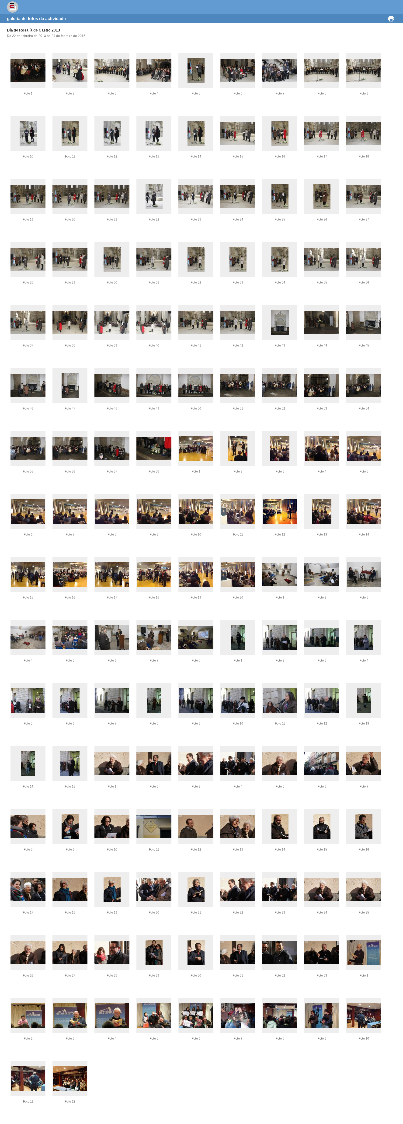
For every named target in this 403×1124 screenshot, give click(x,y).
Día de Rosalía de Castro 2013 (33, 30)
